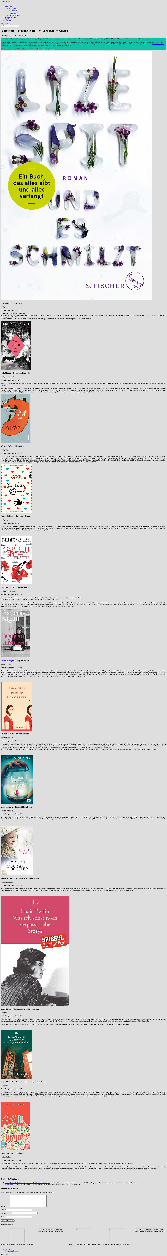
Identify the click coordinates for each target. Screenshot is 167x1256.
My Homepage (9, 1184)
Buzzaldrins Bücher (158, 44)
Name (3, 1209)
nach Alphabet (13, 10)
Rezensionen (8, 6)
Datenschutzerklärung (11, 1251)
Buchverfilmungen (14, 15)
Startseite (7, 5)
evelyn (5, 35)
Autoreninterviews (10, 17)
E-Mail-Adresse (6, 1213)
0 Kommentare (22, 35)
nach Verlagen (13, 12)
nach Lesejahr (13, 8)
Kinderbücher (13, 13)
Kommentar (5, 1206)
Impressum (8, 1249)
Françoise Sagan (7, 661)
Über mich (8, 20)
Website (3, 1217)
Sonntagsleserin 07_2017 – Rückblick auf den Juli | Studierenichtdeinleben (27, 1183)
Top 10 (7, 19)
